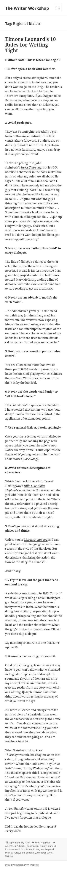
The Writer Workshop (27, 8)
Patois (29, 849)
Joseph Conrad (32, 692)
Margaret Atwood (35, 539)
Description (33, 846)
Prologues (38, 849)
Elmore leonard (48, 846)
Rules (16, 852)
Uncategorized (42, 842)
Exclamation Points (15, 849)
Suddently (31, 852)
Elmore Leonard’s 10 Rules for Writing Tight (30, 45)
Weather (41, 852)
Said (22, 852)
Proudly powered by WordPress (22, 864)
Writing (9, 856)
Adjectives (10, 846)
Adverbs (21, 846)
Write (49, 852)
